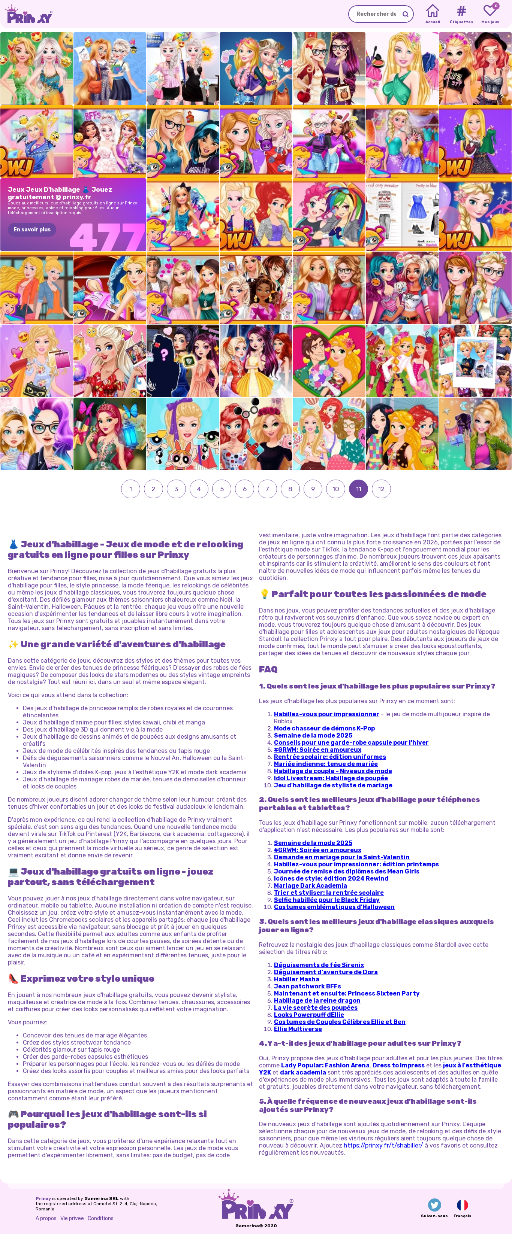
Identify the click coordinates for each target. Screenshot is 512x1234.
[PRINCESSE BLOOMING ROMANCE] (329, 361)
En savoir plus (32, 230)
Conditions (101, 1218)
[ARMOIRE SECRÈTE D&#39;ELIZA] (402, 141)
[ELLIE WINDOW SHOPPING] (36, 361)
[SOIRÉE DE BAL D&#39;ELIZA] (475, 214)
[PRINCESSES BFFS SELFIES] (475, 361)
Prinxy (43, 1198)
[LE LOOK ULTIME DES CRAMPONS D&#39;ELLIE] (475, 434)
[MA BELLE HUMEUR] (256, 288)
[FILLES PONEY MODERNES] (329, 214)
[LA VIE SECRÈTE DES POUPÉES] (183, 214)
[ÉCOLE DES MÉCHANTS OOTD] (183, 361)
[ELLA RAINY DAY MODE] (109, 288)
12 (381, 489)
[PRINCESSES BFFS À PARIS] (256, 434)
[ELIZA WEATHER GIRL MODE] (183, 68)
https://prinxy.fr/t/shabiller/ (383, 1145)
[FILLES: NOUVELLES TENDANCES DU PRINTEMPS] (402, 434)
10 (335, 489)
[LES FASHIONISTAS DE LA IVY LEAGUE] (329, 288)
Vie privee (72, 1218)
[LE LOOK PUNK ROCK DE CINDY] (36, 141)
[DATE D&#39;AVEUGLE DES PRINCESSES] (183, 288)
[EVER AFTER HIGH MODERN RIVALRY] (329, 68)
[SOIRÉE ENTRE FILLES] (256, 214)
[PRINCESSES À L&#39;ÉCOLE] (183, 141)
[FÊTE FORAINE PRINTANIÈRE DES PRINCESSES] (402, 361)
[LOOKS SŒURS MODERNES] (475, 288)
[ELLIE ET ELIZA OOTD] (256, 68)
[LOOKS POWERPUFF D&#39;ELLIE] (183, 434)
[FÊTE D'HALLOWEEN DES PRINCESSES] (402, 288)
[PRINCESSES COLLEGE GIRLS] (36, 288)
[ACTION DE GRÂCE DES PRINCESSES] (36, 68)
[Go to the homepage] (26, 14)
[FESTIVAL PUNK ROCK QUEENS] (475, 68)
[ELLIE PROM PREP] (402, 68)
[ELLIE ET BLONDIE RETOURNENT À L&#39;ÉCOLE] (109, 68)
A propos (46, 1218)
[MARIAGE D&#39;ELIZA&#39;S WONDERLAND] (109, 141)
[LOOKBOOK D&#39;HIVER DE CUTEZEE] (402, 214)
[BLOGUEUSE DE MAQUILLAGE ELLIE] (475, 141)
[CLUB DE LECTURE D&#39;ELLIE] (329, 434)
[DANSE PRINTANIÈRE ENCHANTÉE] (109, 434)
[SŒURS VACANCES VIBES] (256, 141)
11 (358, 489)
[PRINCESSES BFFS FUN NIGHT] (256, 361)
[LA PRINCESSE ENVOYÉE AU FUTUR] (36, 434)
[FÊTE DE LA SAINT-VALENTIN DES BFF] (329, 141)
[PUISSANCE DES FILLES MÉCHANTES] (109, 361)
